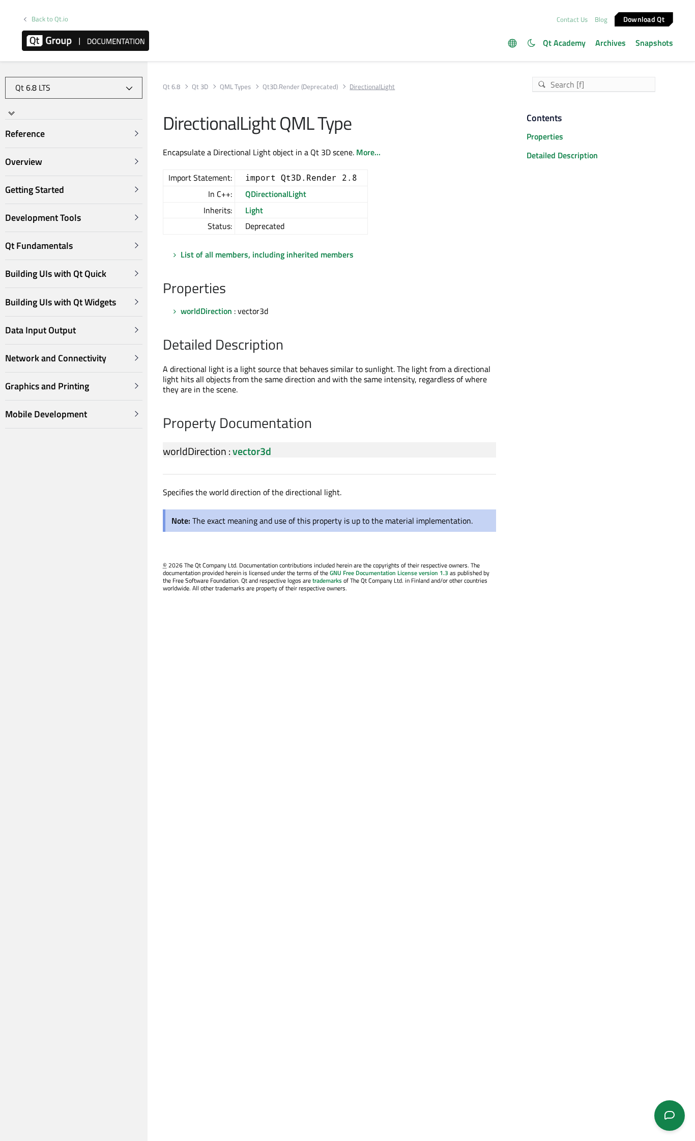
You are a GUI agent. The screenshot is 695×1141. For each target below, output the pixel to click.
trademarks (327, 580)
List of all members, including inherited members (267, 254)
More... (368, 152)
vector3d (252, 451)
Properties (545, 136)
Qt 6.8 (171, 86)
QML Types (235, 86)
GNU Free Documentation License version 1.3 (389, 573)
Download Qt (643, 18)
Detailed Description (562, 155)
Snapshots (654, 43)
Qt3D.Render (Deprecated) (300, 86)
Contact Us (572, 19)
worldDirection (206, 311)
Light (254, 210)
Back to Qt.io (50, 19)
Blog (601, 19)
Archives (610, 43)
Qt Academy (564, 43)
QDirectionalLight (275, 194)
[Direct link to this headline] (231, 289)
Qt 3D (200, 86)
